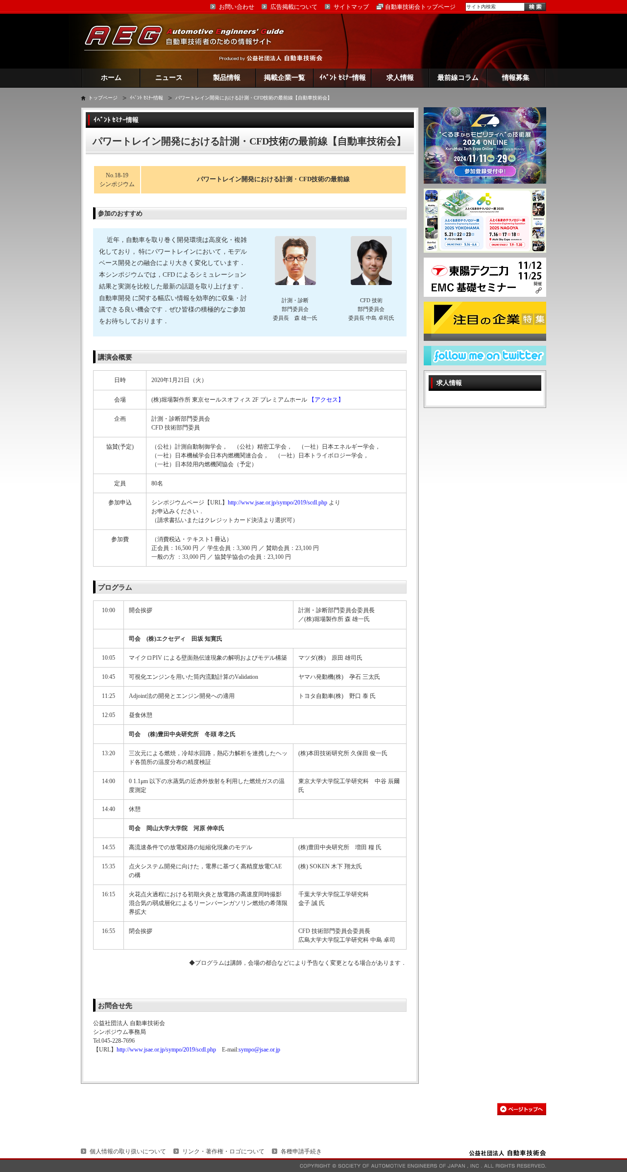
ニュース (169, 77)
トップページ (103, 97)
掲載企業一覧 (284, 77)
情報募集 (516, 77)
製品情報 (227, 77)
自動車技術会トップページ (420, 6)
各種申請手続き (301, 1151)
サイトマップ (351, 6)
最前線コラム (458, 77)
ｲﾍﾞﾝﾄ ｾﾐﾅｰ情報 (342, 77)
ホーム (111, 77)
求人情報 (400, 77)
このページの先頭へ (521, 1109)
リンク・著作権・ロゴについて (223, 1151)
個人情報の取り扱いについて (128, 1151)
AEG (190, 40)
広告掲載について (293, 6)
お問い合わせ (236, 6)
